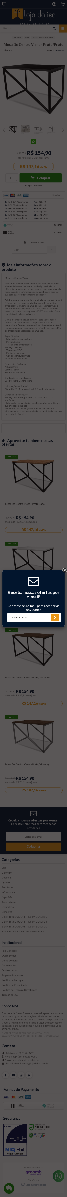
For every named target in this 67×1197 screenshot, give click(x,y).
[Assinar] (55, 617)
